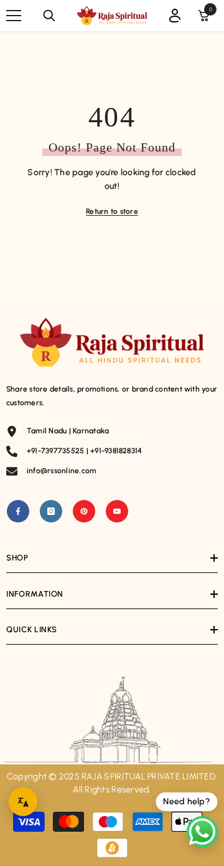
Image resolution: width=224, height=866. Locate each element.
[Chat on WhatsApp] (202, 831)
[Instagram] (51, 511)
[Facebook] (18, 511)
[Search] (49, 15)
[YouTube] (117, 511)
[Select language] (23, 801)
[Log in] (174, 15)
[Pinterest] (84, 511)
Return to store (112, 211)
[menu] (13, 15)
